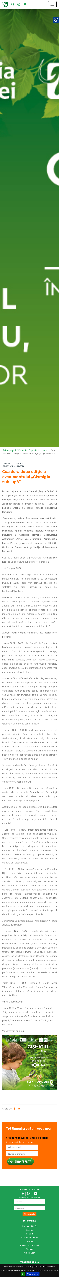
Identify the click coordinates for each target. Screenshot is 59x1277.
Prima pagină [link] (9, 450)
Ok (23, 1274)
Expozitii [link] (22, 450)
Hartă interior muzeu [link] (29, 1237)
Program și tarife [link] (29, 1226)
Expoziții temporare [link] (39, 450)
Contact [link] (29, 1233)
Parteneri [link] (29, 1241)
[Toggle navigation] (52, 4)
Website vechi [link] (29, 1253)
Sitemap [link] (29, 1249)
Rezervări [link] (30, 1230)
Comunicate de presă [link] (29, 1245)
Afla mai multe (33, 1274)
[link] (13, 4)
